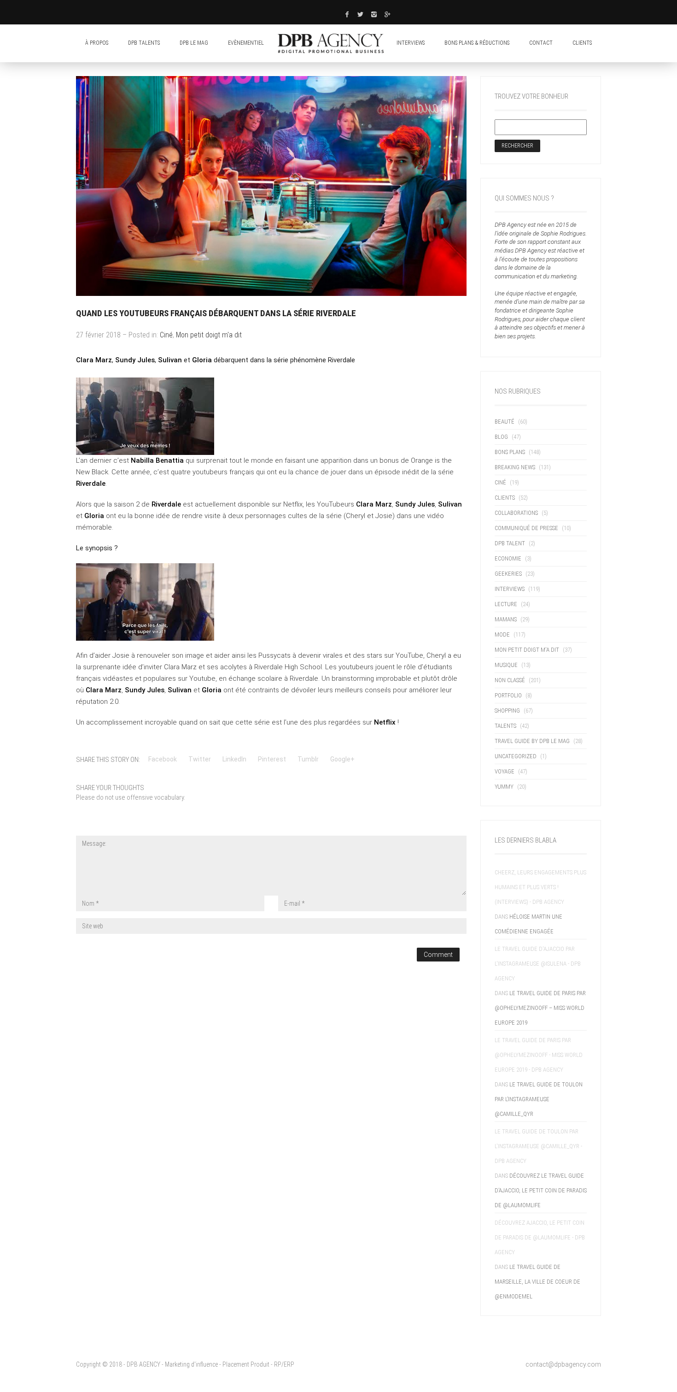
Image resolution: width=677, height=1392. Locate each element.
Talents (505, 725)
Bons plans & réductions (476, 43)
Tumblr (308, 759)
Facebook (162, 759)
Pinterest (272, 759)
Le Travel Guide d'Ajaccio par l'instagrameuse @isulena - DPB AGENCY (538, 963)
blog (501, 436)
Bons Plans (510, 451)
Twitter (199, 759)
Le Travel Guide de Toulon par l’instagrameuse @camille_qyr (539, 1099)
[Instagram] (374, 14)
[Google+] (388, 14)
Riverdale (90, 483)
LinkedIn (234, 759)
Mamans (506, 619)
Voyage (504, 771)
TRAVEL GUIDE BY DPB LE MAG (532, 740)
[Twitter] (361, 14)
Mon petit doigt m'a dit (209, 334)
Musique (506, 664)
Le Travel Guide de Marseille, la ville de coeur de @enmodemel (537, 1281)
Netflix (385, 722)
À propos (96, 43)
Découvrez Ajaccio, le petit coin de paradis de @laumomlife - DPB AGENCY (540, 1237)
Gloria (202, 360)
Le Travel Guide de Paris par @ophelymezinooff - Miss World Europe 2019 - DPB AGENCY (539, 1055)
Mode (502, 634)
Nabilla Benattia (157, 460)
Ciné (166, 334)
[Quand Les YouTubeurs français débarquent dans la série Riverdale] (271, 186)
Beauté (504, 421)
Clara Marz (94, 360)
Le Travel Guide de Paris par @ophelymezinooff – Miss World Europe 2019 (540, 1008)
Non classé (510, 680)
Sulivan (171, 360)
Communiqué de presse (526, 528)
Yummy (504, 786)
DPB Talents (144, 43)
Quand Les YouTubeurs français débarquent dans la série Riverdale (216, 313)
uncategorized (516, 756)
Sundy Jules (135, 360)
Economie (508, 558)
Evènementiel (246, 43)
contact (541, 43)
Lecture (506, 604)
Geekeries (508, 573)
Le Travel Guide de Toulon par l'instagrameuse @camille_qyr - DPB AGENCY (538, 1146)
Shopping (507, 710)
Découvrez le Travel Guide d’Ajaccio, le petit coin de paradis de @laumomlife (541, 1190)
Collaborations (516, 512)
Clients (505, 497)
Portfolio (508, 695)
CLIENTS (582, 43)
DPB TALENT (510, 543)
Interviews (411, 43)
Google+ (342, 759)
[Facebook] (347, 14)
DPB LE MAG (194, 43)
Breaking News (515, 467)
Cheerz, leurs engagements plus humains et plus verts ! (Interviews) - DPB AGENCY (540, 887)
